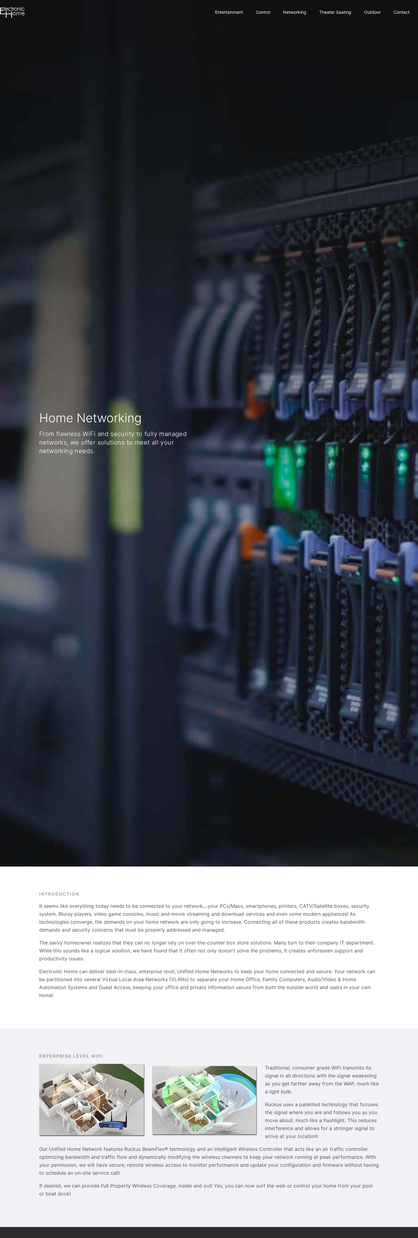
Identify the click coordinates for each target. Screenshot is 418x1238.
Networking (294, 12)
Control (263, 12)
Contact (401, 12)
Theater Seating (335, 12)
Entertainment (229, 12)
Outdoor (372, 12)
